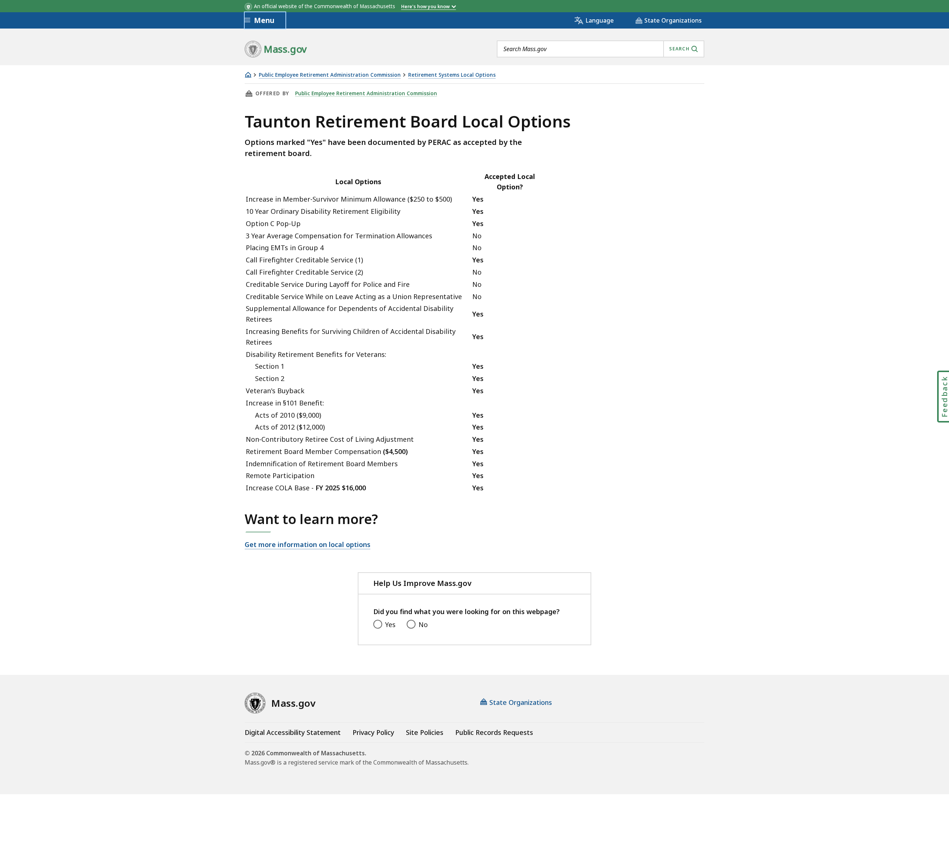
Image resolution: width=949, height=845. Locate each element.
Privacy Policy (373, 732)
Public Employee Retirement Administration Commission (330, 75)
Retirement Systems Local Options (452, 75)
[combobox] (600, 48)
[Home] (248, 75)
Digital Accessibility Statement (293, 732)
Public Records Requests (494, 732)
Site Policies (424, 732)
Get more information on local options (307, 544)
